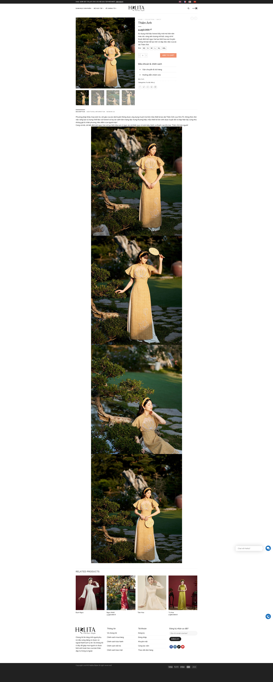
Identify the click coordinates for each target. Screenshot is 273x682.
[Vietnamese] (195, 2)
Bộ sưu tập (98, 8)
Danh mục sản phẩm (83, 8)
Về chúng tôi (110, 8)
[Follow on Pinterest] (182, 647)
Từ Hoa (171, 612)
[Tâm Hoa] (152, 593)
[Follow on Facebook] (171, 647)
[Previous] (79, 53)
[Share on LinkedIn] (155, 87)
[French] (185, 2)
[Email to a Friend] (148, 87)
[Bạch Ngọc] (90, 593)
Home (140, 19)
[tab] (80, 112)
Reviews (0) (111, 111)
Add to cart (168, 55)
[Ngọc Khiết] (121, 593)
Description (80, 111)
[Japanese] (190, 2)
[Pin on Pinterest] (151, 87)
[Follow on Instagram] (175, 647)
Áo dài (148, 82)
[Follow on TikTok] (179, 647)
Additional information (95, 111)
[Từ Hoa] (182, 593)
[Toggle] (140, 69)
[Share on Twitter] (144, 87)
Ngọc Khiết (111, 612)
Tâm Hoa (141, 612)
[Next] (131, 53)
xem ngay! (119, 1)
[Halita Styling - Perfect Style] (136, 8)
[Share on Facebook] (140, 87)
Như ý (159, 19)
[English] (180, 2)
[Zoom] (78, 86)
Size (139, 48)
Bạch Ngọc (80, 612)
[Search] (188, 8)
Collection (149, 19)
